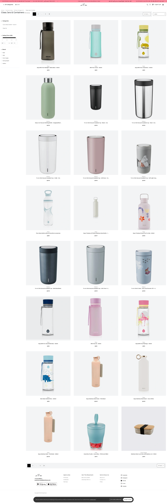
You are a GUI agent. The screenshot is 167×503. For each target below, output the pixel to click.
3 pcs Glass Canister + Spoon (9, 24)
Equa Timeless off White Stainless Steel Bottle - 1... (95, 233)
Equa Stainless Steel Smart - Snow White (144, 398)
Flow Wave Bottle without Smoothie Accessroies (48, 233)
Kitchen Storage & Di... (19, 10)
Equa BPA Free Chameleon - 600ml (143, 67)
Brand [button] (4, 49)
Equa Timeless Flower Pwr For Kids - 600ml (143, 233)
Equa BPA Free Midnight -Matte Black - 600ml (48, 67)
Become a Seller (86, 477)
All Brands (65, 479)
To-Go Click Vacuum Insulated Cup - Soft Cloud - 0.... (96, 288)
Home (2, 10)
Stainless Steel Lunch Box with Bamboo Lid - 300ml (143, 454)
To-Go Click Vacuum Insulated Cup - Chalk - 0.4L (48, 178)
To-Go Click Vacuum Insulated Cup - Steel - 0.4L (144, 122)
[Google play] (42, 484)
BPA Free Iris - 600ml (96, 343)
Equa (48, 66)
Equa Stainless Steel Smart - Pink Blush (96, 398)
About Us (102, 477)
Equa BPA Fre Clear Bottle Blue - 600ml (48, 343)
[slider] (2, 37)
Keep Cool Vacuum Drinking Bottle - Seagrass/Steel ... (48, 122)
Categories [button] (5, 21)
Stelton (48, 121)
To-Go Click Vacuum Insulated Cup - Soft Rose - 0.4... (96, 178)
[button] (147, 4)
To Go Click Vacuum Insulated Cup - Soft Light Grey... (144, 178)
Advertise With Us (86, 479)
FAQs (101, 481)
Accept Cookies (128, 499)
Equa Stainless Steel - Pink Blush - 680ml (48, 454)
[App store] (52, 484)
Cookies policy (93, 499)
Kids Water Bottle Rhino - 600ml (48, 398)
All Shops (65, 477)
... (36, 465)
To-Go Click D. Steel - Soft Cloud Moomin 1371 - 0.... (143, 288)
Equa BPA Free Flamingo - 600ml (144, 343)
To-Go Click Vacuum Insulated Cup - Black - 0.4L (96, 122)
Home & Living (9, 10)
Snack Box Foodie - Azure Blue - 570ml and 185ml (96, 454)
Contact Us (102, 479)
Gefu (96, 452)
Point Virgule (144, 452)
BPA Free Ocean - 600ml (96, 67)
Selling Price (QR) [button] (7, 35)
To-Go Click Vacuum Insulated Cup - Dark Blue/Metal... (48, 288)
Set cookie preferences (115, 499)
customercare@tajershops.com (42, 480)
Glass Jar (5, 28)
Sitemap (65, 481)
